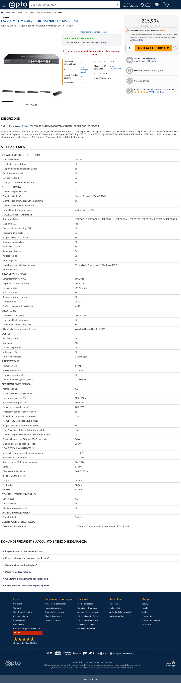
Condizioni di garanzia (87, 608)
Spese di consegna (53, 620)
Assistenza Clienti (117, 616)
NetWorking (22, 12)
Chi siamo (17, 603)
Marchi (145, 608)
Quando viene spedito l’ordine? (21, 565)
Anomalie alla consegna (87, 612)
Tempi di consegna (53, 616)
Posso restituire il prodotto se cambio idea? (27, 558)
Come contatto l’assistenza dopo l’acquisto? (27, 585)
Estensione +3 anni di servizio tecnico (144, 30)
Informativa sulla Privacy (88, 616)
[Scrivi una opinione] (68, 31)
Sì (81, 62)
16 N (112, 61)
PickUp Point (19, 620)
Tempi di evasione (53, 608)
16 (81, 82)
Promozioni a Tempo (151, 620)
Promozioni (147, 616)
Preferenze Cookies (86, 624)
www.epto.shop (90, 679)
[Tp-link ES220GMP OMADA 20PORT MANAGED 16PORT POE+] (31, 59)
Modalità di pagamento (55, 603)
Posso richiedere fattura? (18, 571)
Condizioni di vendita (22, 612)
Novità (145, 612)
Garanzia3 (86, 628)
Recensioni (146, 624)
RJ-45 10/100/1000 (116, 67)
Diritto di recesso (85, 603)
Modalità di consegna (54, 612)
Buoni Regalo (19, 624)
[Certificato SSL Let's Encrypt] (170, 663)
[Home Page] (2, 13)
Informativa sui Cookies (87, 620)
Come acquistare (20, 616)
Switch (31, 12)
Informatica (10, 12)
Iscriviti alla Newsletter (122, 612)
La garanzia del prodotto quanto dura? (24, 551)
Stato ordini (114, 608)
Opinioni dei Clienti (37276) (25, 643)
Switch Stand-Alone (44, 12)
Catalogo (146, 603)
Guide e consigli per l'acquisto (26, 628)
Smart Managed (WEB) (84, 69)
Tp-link (25, 126)
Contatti (17, 608)
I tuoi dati (113, 603)
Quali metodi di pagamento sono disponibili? (27, 578)
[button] (58, 59)
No (81, 76)
